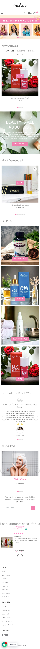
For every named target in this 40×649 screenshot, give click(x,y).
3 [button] (22, 37)
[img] (20, 527)
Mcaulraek (22, 646)
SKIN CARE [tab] (31, 51)
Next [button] (36, 83)
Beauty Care (5, 586)
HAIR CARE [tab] (21, 51)
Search (4, 607)
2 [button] (20, 37)
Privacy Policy (6, 614)
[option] (20, 83)
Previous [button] (4, 83)
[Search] (34, 13)
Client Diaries (6, 593)
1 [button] (18, 37)
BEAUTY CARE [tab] (9, 51)
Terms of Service (7, 621)
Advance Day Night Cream (20, 205)
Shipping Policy (6, 610)
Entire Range (6, 575)
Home (4, 571)
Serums (4, 579)
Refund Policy (6, 618)
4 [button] (22, 214)
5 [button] (24, 214)
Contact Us (5, 597)
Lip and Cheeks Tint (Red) (20, 98)
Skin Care (20, 479)
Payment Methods (7, 625)
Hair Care (5, 590)
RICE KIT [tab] (20, 54)
